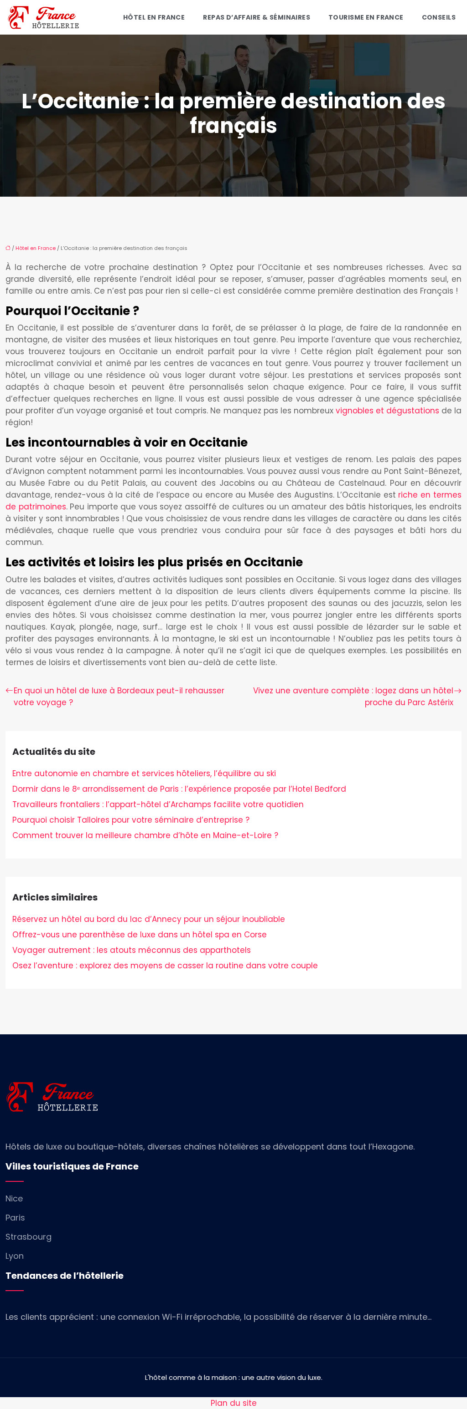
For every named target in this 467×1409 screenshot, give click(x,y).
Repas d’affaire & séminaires (256, 17)
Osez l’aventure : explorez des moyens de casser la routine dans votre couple (165, 965)
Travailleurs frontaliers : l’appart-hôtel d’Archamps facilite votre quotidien (158, 804)
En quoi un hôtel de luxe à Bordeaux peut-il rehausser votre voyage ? (119, 696)
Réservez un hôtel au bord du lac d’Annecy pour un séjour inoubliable (148, 919)
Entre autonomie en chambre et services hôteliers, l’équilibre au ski (144, 773)
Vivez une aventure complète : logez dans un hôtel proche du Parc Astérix (353, 696)
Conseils (439, 17)
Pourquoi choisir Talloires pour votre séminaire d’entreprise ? (130, 819)
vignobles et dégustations (387, 410)
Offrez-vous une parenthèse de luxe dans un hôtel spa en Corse (139, 934)
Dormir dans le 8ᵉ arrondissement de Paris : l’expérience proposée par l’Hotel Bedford (179, 788)
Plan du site (234, 1403)
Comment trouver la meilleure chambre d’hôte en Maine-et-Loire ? (145, 835)
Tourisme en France (366, 17)
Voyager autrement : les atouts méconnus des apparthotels (131, 950)
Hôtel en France (154, 17)
